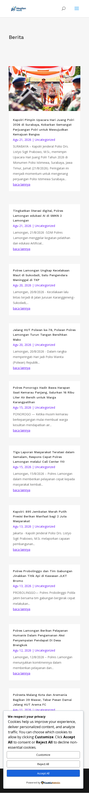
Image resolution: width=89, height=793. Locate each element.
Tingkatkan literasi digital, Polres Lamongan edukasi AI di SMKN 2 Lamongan (38, 215)
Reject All (43, 764)
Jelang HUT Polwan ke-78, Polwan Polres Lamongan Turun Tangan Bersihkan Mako (44, 334)
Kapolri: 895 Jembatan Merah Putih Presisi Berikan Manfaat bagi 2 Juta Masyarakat (40, 516)
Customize (43, 755)
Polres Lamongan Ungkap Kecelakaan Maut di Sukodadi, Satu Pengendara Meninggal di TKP (41, 275)
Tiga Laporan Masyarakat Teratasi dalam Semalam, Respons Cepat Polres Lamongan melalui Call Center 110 (44, 457)
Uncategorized (45, 140)
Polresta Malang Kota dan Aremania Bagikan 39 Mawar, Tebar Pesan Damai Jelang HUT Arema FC (42, 699)
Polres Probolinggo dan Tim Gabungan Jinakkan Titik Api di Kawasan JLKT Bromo (42, 576)
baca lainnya (21, 184)
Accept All (43, 773)
